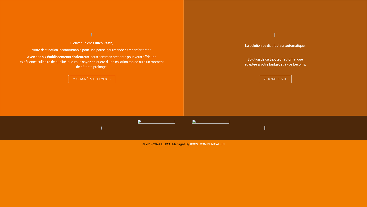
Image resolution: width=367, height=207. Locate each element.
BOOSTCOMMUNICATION (207, 144)
